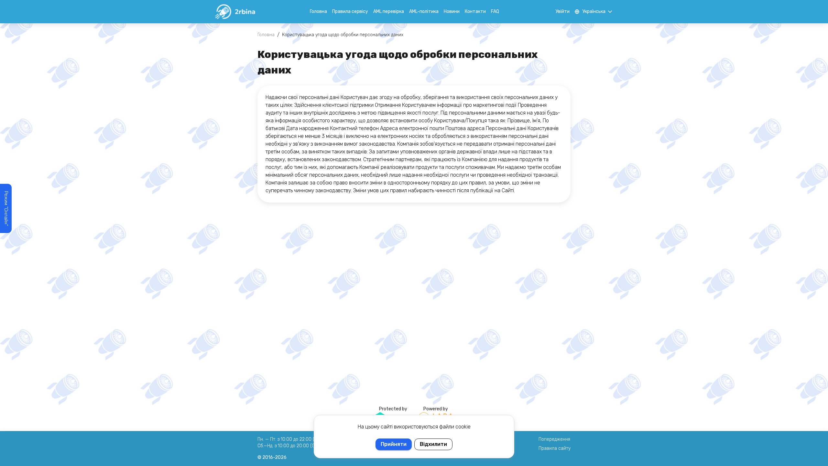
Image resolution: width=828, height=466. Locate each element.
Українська (594, 11)
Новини (452, 11)
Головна (318, 11)
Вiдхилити (433, 444)
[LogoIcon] (235, 12)
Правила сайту (555, 448)
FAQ (495, 11)
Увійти (563, 11)
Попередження (554, 439)
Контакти (475, 11)
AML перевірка (388, 11)
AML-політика (424, 11)
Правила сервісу (350, 11)
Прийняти (394, 444)
